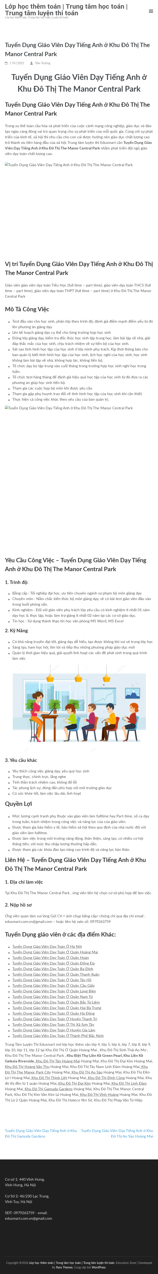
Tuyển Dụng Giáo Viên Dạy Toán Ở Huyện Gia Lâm (53, 1030)
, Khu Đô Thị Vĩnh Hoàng (98, 1095)
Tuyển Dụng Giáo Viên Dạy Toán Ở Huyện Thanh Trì (54, 1019)
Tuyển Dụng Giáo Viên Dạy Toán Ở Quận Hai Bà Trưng (56, 1008)
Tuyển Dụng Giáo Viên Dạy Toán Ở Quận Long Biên (54, 991)
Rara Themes (64, 1267)
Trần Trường (42, 63)
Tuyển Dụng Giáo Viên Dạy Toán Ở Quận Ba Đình (52, 969)
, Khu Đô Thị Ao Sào (86, 1072)
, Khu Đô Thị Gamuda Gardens (48, 1089)
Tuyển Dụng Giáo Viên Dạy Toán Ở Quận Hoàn (50, 958)
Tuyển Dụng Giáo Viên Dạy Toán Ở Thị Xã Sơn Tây (53, 1025)
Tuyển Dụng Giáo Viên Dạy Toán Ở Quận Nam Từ (52, 997)
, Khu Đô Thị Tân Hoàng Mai (57, 1061)
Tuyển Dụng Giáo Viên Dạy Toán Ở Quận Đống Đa (53, 963)
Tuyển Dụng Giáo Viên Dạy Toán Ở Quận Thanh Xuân (55, 975)
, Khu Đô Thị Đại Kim (73, 1084)
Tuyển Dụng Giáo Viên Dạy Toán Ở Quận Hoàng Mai (55, 952)
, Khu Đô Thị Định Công (105, 1078)
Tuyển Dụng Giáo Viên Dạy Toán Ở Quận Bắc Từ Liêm (56, 1002)
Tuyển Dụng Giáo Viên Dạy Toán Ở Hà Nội (47, 947)
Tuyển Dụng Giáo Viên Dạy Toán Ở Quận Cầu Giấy (53, 986)
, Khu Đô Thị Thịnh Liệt (48, 1078)
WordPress (99, 1267)
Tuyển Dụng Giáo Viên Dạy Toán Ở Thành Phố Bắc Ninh (58, 1036)
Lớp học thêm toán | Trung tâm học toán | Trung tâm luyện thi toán (66, 9)
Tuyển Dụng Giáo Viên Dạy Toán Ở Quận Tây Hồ (51, 980)
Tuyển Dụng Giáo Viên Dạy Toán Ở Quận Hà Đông (53, 1014)
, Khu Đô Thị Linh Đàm (128, 1084)
